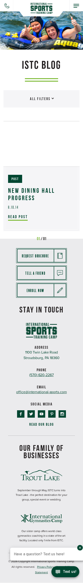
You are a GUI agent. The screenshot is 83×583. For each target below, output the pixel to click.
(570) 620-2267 (41, 375)
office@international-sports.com (41, 392)
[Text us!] (65, 573)
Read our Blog (41, 424)
